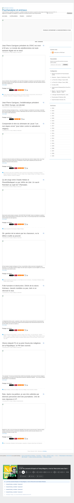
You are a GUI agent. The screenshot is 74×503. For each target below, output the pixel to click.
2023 (53, 110)
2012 (53, 138)
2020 (53, 118)
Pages (22, 16)
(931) (61, 77)
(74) (58, 99)
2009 (53, 145)
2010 (53, 143)
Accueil (4, 16)
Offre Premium (24, 457)
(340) (55, 84)
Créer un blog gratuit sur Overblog (28, 455)
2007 (53, 150)
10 (42, 41)
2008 (53, 148)
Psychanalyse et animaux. (14, 10)
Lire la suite (4, 84)
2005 (53, 155)
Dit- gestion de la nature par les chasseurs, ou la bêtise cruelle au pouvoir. (20, 234)
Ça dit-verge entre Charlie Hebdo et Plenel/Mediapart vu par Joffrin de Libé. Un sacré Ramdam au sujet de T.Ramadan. (20, 182)
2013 (53, 135)
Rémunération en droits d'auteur (65, 455)
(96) (59, 97)
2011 (53, 140)
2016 (53, 128)
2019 (53, 120)
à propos (40, 476)
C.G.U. (56, 455)
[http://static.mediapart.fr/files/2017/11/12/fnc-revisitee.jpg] (23, 265)
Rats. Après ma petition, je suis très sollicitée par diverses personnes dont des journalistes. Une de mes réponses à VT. (20, 396)
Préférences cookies (47, 457)
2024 (53, 108)
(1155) (60, 74)
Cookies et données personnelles (35, 457)
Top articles (38, 455)
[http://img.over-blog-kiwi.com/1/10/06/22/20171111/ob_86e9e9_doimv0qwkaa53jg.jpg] (23, 374)
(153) (59, 91)
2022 (53, 113)
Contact (29, 16)
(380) (60, 82)
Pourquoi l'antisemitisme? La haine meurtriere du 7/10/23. (57, 30)
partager (32, 476)
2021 (53, 115)
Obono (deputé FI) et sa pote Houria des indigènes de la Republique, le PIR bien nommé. (21, 344)
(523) (60, 79)
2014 (53, 133)
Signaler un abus (50, 455)
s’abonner (24, 476)
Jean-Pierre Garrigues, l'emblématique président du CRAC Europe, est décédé (20, 104)
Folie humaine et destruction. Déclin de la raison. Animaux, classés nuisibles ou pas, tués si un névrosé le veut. (20, 288)
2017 (53, 125)
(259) (61, 88)
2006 (53, 153)
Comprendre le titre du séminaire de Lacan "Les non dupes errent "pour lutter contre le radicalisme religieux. (21, 126)
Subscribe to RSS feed (59, 52)
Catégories (13, 16)
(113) (60, 94)
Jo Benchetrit (9, 455)
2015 (53, 130)
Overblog (44, 451)
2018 (53, 123)
